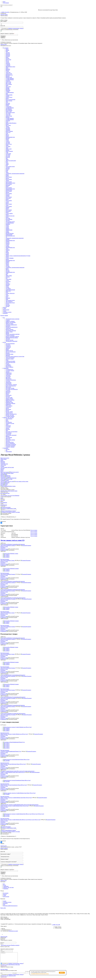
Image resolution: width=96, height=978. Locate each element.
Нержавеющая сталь (10, 137)
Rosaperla (8, 157)
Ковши (7, 349)
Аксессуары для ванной (11, 435)
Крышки (8, 352)
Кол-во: (2, 509)
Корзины (8, 392)
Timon (7, 145)
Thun (7, 101)
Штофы (7, 333)
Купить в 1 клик (12, 508)
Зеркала (7, 428)
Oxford (7, 225)
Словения (8, 65)
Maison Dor (8, 290)
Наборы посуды (9, 350)
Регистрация (6, 2)
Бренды (5, 307)
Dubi (7, 93)
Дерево (7, 126)
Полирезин (8, 211)
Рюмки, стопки (9, 331)
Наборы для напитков (10, 322)
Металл (7, 134)
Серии (4, 308)
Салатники (8, 376)
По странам (5, 47)
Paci (7, 278)
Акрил (7, 164)
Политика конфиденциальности (10, 905)
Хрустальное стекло (10, 112)
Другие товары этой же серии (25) (12, 540)
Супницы (8, 390)
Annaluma (8, 130)
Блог (4, 904)
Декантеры (8, 328)
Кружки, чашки (9, 411)
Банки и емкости (9, 367)
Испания (8, 56)
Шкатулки (8, 438)
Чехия (7, 49)
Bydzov (7, 105)
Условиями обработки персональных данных (40, 973)
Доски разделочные (10, 357)
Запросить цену (12, 975)
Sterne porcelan (9, 100)
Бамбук (7, 175)
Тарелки (7, 371)
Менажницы (8, 378)
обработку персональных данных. (15, 28)
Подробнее (3, 547)
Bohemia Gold (9, 77)
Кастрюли (8, 344)
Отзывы (2, 480)
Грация (7, 263)
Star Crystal (8, 86)
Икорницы (8, 391)
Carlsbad (7, 91)
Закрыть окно (4, 44)
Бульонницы (8, 383)
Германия (8, 54)
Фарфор (7, 87)
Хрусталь (8, 103)
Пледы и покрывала (10, 443)
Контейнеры (8, 365)
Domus (7, 135)
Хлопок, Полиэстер (10, 293)
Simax (7, 67)
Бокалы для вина (9, 329)
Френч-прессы (9, 405)
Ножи (7, 360)
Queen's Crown (9, 97)
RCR (7, 161)
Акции (4, 310)
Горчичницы (8, 395)
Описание (3, 476)
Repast (7, 98)
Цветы (7, 421)
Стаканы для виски (10, 335)
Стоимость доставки (15, 512)
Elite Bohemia (9, 108)
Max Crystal (8, 83)
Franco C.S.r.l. (9, 144)
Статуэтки (8, 426)
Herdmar (7, 261)
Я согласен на (13, 28)
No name (8, 266)
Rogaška (7, 306)
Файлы (2, 483)
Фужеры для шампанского (12, 327)
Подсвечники (9, 422)
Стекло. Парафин (10, 258)
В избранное (3, 550)
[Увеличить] (8, 486)
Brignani (7, 138)
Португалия (8, 59)
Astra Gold (8, 72)
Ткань (7, 205)
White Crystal (8, 148)
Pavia (7, 292)
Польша (7, 58)
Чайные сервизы (9, 398)
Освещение (5, 888)
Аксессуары (3, 479)
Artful (7, 273)
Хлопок (7, 287)
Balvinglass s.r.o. (9, 74)
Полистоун (8, 198)
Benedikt (7, 89)
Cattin (7, 152)
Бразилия (8, 53)
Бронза (7, 178)
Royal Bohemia (9, 110)
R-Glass (7, 303)
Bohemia (7, 76)
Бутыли (7, 363)
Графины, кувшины (10, 321)
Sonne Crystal (9, 111)
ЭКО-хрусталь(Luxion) (11, 160)
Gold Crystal (8, 81)
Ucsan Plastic (8, 279)
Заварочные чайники (10, 403)
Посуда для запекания (10, 351)
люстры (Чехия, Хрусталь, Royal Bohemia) (10, 495)
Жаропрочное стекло (10, 66)
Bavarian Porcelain (10, 233)
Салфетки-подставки (10, 361)
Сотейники (8, 347)
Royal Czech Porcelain (10, 99)
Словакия (8, 64)
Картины (8, 429)
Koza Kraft (8, 281)
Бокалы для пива (9, 340)
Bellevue (7, 70)
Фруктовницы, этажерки (11, 384)
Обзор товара (3, 473)
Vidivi (7, 147)
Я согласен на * (13, 963)
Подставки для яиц (10, 388)
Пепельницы (8, 432)
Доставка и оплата (7, 312)
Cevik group (8, 153)
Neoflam (7, 195)
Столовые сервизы (10, 370)
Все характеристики (5, 493)
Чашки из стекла (9, 323)
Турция (7, 61)
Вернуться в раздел (5, 472)
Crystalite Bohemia (10, 79)
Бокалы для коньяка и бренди (12, 336)
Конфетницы (9, 372)
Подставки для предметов (11, 431)
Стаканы (8, 320)
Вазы (7, 419)
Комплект (3, 475)
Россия (7, 60)
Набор (2, 474)
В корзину (8, 507)
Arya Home (8, 288)
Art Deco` (8, 167)
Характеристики (4, 477)
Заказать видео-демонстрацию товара (9, 490)
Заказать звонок (4, 14)
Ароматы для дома (10, 423)
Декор (7, 424)
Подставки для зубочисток (12, 389)
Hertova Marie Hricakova (11, 123)
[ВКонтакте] (1, 523)
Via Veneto (8, 146)
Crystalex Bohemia (10, 78)
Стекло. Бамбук (9, 213)
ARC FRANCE (9, 301)
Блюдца (7, 410)
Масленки (8, 377)
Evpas (7, 121)
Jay (6, 236)
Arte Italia (8, 127)
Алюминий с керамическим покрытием (15, 238)
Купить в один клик (15, 964)
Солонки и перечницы (11, 379)
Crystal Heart (8, 106)
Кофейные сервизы (10, 399)
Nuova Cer (8, 132)
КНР (7, 51)
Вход (4, 1)
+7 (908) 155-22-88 (5, 12)
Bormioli (7, 168)
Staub (7, 299)
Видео (2, 485)
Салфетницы (8, 374)
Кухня (4, 885)
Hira (7, 274)
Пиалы (7, 394)
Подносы (8, 396)
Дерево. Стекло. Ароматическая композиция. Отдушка (18, 255)
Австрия (8, 52)
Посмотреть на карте (13, 930)
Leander (7, 96)
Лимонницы (8, 382)
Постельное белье (10, 442)
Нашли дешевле (12, 511)
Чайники (8, 348)
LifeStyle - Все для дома (8, 887)
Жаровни (8, 355)
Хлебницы (8, 364)
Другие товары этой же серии (7, 481)
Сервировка (5, 886)
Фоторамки (8, 425)
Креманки (8, 325)
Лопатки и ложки (10, 358)
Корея (7, 57)
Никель (7, 192)
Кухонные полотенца (10, 445)
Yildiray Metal (9, 275)
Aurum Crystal (9, 73)
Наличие (2, 482)
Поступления (6, 309)
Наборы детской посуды (11, 414)
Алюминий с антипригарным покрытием (15, 173)
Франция (8, 63)
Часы (7, 430)
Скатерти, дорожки (10, 446)
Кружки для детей (10, 415)
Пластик (8, 194)
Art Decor (8, 141)
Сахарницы (8, 406)
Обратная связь (4, 936)
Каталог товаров (4, 315)
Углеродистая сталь (10, 215)
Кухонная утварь (9, 354)
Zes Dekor (8, 283)
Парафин (8, 249)
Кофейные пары (9, 402)
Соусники (8, 381)
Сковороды (8, 345)
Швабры (8, 436)
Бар (4, 883)
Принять (62, 972)
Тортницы (8, 375)
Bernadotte (8, 90)
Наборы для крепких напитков (12, 334)
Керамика (8, 69)
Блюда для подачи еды (11, 385)
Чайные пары (9, 401)
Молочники (8, 387)
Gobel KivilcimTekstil (10, 289)
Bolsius (7, 252)
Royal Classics (9, 84)
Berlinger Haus (9, 189)
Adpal (7, 248)
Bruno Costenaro (9, 131)
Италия (7, 50)
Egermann (8, 80)
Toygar (7, 282)
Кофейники (8, 404)
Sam (7, 158)
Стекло (7, 71)
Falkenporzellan (9, 94)
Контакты (5, 313)
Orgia (7, 133)
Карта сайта (3, 907)
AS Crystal (8, 113)
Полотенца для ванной (11, 444)
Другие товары (33, 530)
